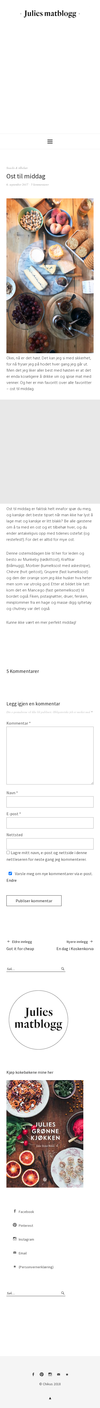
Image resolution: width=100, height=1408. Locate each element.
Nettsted (14, 834)
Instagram (26, 1239)
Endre (11, 880)
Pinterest (26, 1225)
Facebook (26, 1211)
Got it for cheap (20, 945)
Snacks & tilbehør (17, 168)
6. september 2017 (17, 184)
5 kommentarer (40, 184)
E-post (13, 813)
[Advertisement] (50, 76)
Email (23, 1253)
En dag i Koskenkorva (75, 945)
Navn (12, 792)
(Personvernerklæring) (36, 1267)
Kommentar (18, 723)
